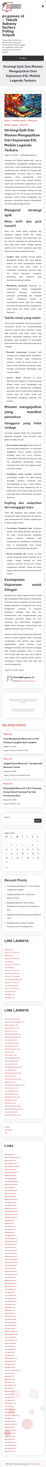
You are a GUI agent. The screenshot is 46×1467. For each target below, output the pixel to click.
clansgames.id (10, 1349)
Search (7, 817)
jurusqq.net (8, 961)
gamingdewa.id (10, 1163)
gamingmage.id (10, 1322)
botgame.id (9, 1397)
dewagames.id (10, 1202)
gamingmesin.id (10, 1430)
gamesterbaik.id (10, 1199)
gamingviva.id (9, 1451)
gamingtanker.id (10, 1331)
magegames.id (10, 1361)
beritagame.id (10, 1301)
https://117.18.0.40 (12, 988)
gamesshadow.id (11, 1184)
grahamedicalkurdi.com (13, 1109)
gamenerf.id (9, 1376)
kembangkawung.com (13, 1067)
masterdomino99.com (13, 979)
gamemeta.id (9, 1382)
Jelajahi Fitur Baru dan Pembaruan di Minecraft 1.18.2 (24, 916)
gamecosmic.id (10, 1280)
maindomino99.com (12, 973)
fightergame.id (10, 1403)
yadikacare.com (10, 1100)
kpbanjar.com (10, 1082)
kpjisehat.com (10, 1076)
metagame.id (9, 1400)
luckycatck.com (10, 1040)
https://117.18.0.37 (11, 982)
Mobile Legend (11, 125)
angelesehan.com (11, 1046)
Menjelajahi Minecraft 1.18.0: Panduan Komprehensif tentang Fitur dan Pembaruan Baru (22, 792)
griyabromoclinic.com (12, 1115)
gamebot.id (9, 1388)
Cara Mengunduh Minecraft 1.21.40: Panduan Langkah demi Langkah (23, 888)
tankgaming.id (9, 1421)
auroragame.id (10, 1289)
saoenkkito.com (10, 1031)
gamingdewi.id (10, 1160)
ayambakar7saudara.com (14, 1022)
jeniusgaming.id (10, 1175)
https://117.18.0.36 (11, 952)
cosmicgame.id (10, 1295)
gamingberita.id (10, 1244)
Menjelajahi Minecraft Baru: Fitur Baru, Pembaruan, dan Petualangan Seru (21, 925)
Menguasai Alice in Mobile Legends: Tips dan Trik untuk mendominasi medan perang (23, 700)
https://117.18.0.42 (11, 964)
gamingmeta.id (10, 1325)
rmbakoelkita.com (11, 1043)
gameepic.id (9, 1394)
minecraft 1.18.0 (14, 804)
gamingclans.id (10, 1316)
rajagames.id (9, 1220)
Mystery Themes (34, 1464)
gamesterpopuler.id (12, 1157)
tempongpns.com (11, 1025)
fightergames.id (10, 1358)
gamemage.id (9, 1391)
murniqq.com (9, 994)
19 (17, 854)
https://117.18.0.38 (11, 976)
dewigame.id (9, 1232)
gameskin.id (9, 1373)
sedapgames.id (10, 1208)
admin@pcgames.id (29, 155)
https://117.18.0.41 (11, 970)
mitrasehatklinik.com (12, 1079)
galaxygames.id (10, 1271)
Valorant (23, 125)
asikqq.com (8, 949)
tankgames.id (9, 1367)
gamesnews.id (10, 1268)
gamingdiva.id (9, 1442)
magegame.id (9, 1409)
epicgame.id (9, 1406)
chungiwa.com (10, 1070)
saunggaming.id (10, 1178)
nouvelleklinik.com (11, 1091)
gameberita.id (10, 1286)
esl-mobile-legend (17, 670)
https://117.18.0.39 (11, 958)
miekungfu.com (10, 1055)
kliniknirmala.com (11, 1088)
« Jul (6, 867)
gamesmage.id (10, 1343)
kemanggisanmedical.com (14, 1085)
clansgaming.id (10, 1319)
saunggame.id (9, 1235)
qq (5, 1133)
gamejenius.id (9, 1229)
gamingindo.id (9, 1439)
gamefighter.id (10, 1385)
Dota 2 (7, 120)
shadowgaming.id (11, 1181)
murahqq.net (9, 967)
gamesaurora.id (10, 1253)
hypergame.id (9, 1412)
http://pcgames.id (27, 681)
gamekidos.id (9, 1427)
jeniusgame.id (9, 1307)
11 (11, 849)
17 (6, 854)
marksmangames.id (12, 1370)
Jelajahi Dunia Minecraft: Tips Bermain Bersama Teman (21, 896)
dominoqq (8, 1130)
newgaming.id (9, 1247)
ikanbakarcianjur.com (12, 1073)
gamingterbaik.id (11, 1172)
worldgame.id (9, 1304)
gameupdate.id (10, 1283)
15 (33, 849)
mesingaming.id (10, 1445)
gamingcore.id (9, 1436)
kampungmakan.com (12, 1037)
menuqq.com (9, 997)
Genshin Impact (19, 120)
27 (23, 858)
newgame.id (9, 1292)
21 (28, 854)
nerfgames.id (9, 1352)
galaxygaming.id (10, 1250)
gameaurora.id (10, 1277)
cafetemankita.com (12, 1058)
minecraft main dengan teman (19, 775)
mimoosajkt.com (11, 1064)
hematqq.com (10, 991)
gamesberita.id (10, 1265)
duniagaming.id (10, 1169)
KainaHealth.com (11, 1094)
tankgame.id (9, 1418)
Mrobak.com (9, 1052)
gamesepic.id (9, 1346)
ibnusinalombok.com (12, 1106)
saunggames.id (10, 1205)
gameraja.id (9, 1223)
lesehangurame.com (12, 1019)
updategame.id (10, 1298)
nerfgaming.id (9, 1328)
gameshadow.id (10, 1217)
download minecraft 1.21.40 (19, 750)
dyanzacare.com (11, 1112)
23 (38, 854)
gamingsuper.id (10, 1448)
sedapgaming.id (10, 1190)
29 (33, 858)
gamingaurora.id (10, 1241)
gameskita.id (9, 1154)
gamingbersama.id (11, 1166)
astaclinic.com (10, 1103)
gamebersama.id (11, 1214)
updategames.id (10, 1274)
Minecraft (32, 120)
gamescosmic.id (10, 1262)
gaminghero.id (9, 1433)
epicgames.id (9, 1364)
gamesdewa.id (10, 1193)
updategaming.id (11, 1259)
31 (6, 862)
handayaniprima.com (12, 1034)
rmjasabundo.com (11, 1061)
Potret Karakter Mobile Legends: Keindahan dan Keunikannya (23, 710)
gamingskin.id (9, 1313)
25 (12, 858)
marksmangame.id (11, 1415)
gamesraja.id (9, 1187)
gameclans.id (9, 1379)
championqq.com (11, 985)
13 (22, 849)
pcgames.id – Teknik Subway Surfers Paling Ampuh (13, 25)
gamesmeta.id (10, 1337)
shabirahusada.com (12, 1097)
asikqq (7, 1127)
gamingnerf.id (9, 1310)
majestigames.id (10, 1211)
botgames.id (9, 1355)
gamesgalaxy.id (10, 1256)
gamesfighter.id (10, 1340)
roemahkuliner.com (12, 1028)
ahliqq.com (8, 955)
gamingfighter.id (10, 1334)
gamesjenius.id (10, 1196)
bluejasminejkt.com (12, 1049)
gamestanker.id (10, 1424)
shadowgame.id (10, 1238)
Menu (24, 58)
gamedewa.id (9, 1226)
